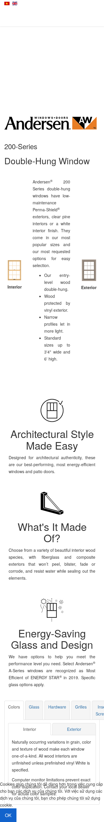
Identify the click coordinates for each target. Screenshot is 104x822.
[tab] (14, 710)
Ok (8, 815)
